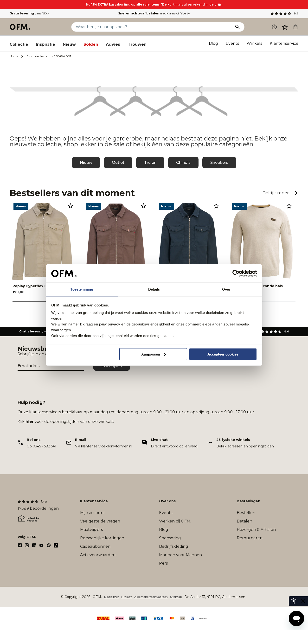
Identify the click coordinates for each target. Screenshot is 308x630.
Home (14, 56)
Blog (213, 43)
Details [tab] (154, 289)
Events (232, 43)
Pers (163, 563)
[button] (285, 27)
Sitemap (176, 596)
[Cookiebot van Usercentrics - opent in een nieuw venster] (236, 273)
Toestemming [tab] (81, 289)
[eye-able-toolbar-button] (293, 601)
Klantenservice (284, 43)
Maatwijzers (91, 529)
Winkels (254, 43)
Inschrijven (111, 365)
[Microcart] (295, 27)
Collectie (19, 44)
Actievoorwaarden (98, 555)
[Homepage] (20, 27)
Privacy (126, 596)
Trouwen (137, 44)
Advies (113, 44)
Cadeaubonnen (95, 546)
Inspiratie (45, 44)
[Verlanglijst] (285, 27)
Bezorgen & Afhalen (256, 529)
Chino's (183, 162)
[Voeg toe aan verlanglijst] (70, 205)
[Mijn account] (274, 27)
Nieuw (69, 44)
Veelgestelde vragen (100, 521)
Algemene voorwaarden (151, 596)
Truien (150, 162)
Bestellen (246, 512)
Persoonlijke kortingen (102, 538)
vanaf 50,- (29, 13)
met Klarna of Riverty (154, 13)
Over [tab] (226, 289)
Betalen (244, 521)
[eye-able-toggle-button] (303, 601)
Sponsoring (170, 538)
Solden (90, 44)
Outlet (118, 162)
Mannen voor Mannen (180, 555)
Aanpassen (150, 354)
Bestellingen (248, 501)
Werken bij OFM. (175, 521)
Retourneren (250, 538)
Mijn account (92, 512)
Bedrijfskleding (173, 546)
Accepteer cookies (222, 354)
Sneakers (219, 162)
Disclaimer (111, 596)
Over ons (167, 501)
